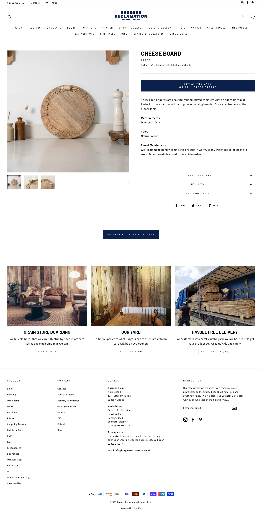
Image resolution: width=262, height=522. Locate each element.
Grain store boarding (148, 33)
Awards (61, 412)
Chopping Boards (131, 27)
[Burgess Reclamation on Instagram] (185, 419)
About (55, 2)
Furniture (89, 27)
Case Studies (178, 33)
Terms (150, 502)
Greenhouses (216, 27)
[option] (68, 111)
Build (18, 27)
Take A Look (47, 351)
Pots (182, 27)
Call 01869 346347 (17, 2)
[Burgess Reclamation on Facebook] (193, 419)
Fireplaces (107, 33)
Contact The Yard (198, 175)
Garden (196, 27)
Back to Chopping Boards (133, 234)
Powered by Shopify (131, 508)
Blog (59, 430)
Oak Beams (54, 27)
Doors (71, 27)
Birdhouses (240, 27)
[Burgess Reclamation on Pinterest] (200, 419)
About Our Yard (65, 394)
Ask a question (198, 193)
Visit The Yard (131, 351)
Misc (124, 33)
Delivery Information (68, 400)
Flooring (34, 27)
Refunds (61, 424)
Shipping (160, 65)
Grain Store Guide (66, 406)
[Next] (127, 182)
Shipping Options (215, 351)
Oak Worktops (84, 33)
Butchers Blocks (161, 27)
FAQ (46, 2)
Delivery (198, 184)
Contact (35, 2)
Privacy (141, 502)
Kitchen (107, 27)
